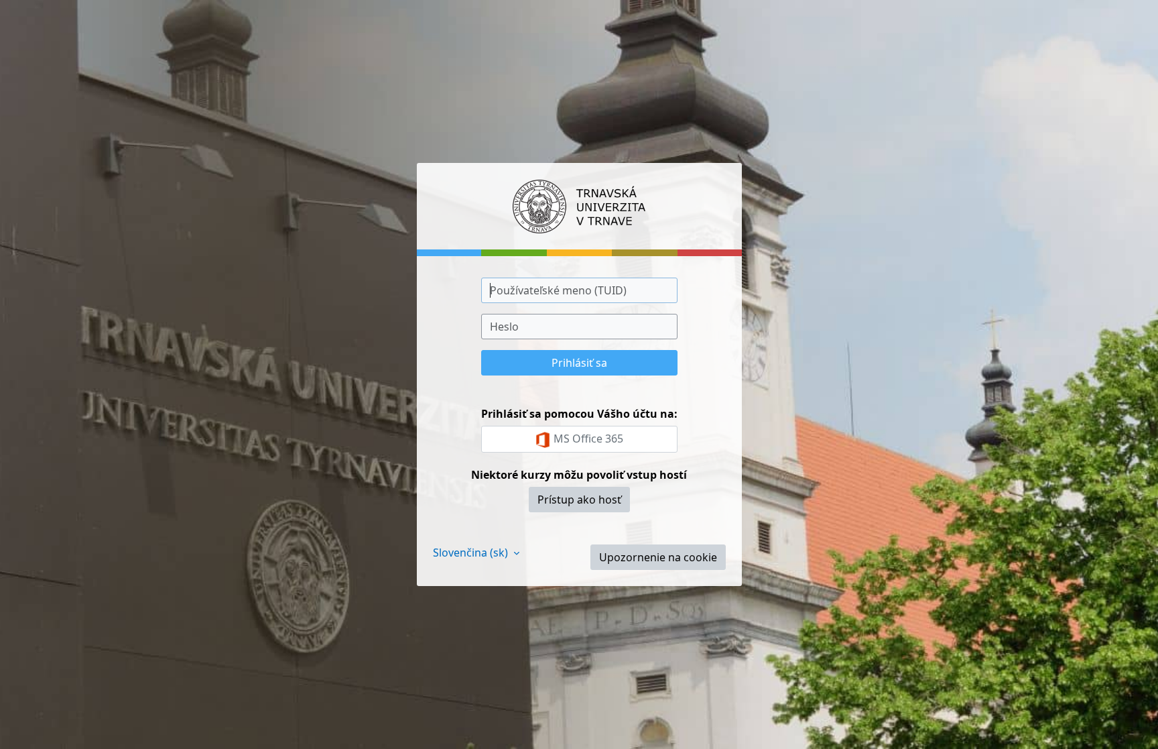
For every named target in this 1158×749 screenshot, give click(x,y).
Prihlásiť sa (579, 362)
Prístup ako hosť (579, 499)
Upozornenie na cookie (658, 557)
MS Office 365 (587, 438)
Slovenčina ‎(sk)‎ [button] (472, 552)
